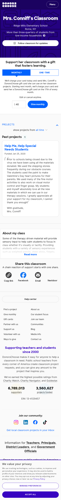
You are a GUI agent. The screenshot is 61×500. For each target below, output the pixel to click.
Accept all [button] (30, 494)
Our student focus (39, 314)
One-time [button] (44, 72)
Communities (37, 324)
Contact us (36, 339)
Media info (36, 334)
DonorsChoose (9, 4)
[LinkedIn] (25, 422)
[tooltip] (44, 35)
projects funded (44, 389)
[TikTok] (45, 422)
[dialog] (30, 480)
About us (35, 309)
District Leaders (17, 447)
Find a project (10, 309)
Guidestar (51, 380)
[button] (30, 43)
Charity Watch (11, 380)
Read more (30, 254)
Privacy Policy (39, 479)
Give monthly (10, 314)
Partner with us (11, 324)
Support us (9, 329)
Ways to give (10, 339)
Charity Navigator (30, 380)
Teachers (33, 443)
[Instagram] (16, 422)
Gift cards (8, 319)
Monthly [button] (16, 72)
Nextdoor (52, 280)
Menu (52, 4)
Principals (48, 443)
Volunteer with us (12, 334)
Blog (33, 329)
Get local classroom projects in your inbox (30, 430)
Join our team (37, 319)
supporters (16, 389)
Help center (30, 299)
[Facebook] (35, 422)
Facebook (23, 280)
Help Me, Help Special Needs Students (20, 147)
